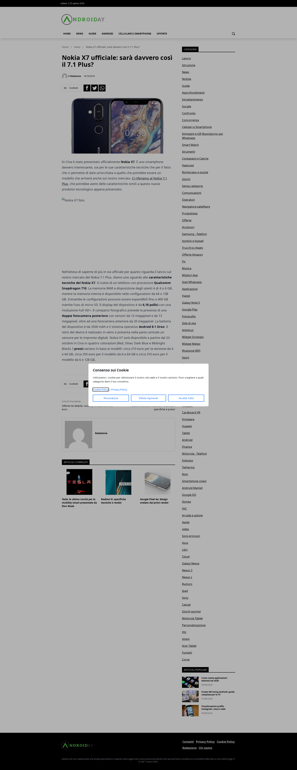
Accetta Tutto (186, 398)
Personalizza (111, 398)
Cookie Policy (100, 389)
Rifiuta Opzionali (148, 398)
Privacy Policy (119, 389)
